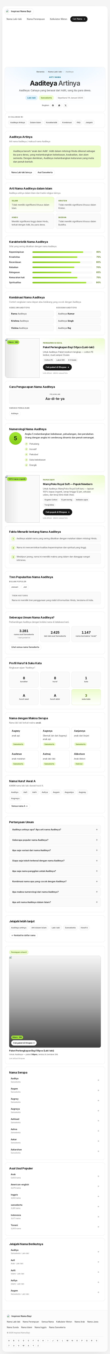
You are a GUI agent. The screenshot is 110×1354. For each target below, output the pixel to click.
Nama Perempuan (36, 19)
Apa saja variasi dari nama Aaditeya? (31, 850)
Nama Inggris (41, 1327)
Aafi (25, 792)
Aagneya (15, 798)
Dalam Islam (35, 122)
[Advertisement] (55, 46)
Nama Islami (26, 1327)
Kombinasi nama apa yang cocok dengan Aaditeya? (39, 881)
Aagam (56, 792)
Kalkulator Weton (58, 19)
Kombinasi (67, 122)
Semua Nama (48, 1322)
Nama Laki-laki (14, 19)
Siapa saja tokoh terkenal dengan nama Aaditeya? (38, 860)
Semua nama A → (19, 806)
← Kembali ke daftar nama (23, 935)
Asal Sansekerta (45, 172)
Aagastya (69, 792)
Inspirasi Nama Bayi (21, 11)
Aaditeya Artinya (17, 122)
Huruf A (84, 927)
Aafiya (45, 792)
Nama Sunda (13, 1327)
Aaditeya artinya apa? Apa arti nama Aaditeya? (36, 829)
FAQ (78, 122)
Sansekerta (46, 98)
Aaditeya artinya (18, 927)
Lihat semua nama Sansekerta (25, 647)
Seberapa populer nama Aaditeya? (30, 840)
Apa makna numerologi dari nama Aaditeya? (35, 892)
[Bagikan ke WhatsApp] (59, 105)
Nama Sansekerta (57, 1327)
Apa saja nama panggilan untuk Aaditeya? (34, 871)
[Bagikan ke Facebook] (52, 105)
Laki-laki (31, 98)
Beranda (40, 72)
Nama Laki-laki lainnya (21, 172)
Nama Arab (80, 1322)
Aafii (34, 792)
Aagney (82, 792)
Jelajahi (89, 122)
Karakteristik (51, 122)
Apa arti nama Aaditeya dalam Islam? (31, 902)
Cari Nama (79, 19)
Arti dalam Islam (39, 927)
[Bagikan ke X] (65, 105)
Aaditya (14, 792)
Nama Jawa (92, 1322)
